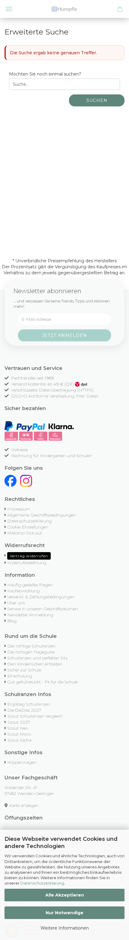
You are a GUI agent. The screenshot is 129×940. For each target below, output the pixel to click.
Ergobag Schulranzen (28, 704)
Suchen (96, 100)
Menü (9, 9)
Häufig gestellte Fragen (30, 585)
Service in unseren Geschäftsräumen (42, 608)
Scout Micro (19, 734)
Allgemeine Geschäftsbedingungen (41, 515)
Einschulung (19, 676)
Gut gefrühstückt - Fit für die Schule (42, 682)
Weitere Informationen (64, 928)
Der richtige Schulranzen (31, 646)
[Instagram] (26, 480)
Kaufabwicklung (23, 590)
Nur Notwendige (64, 912)
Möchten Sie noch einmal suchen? (45, 74)
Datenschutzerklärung (42, 883)
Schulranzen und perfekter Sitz (37, 658)
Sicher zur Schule (24, 670)
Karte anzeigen (23, 805)
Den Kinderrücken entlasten (34, 664)
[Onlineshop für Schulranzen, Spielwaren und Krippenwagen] (64, 9)
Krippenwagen (21, 762)
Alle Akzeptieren (64, 895)
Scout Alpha (19, 740)
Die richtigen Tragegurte (31, 652)
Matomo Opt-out (24, 533)
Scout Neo (17, 728)
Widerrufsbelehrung (26, 562)
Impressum (18, 509)
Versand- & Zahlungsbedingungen (40, 596)
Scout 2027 (18, 722)
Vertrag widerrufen (29, 556)
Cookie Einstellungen (27, 527)
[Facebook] (10, 480)
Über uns (16, 602)
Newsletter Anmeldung (30, 614)
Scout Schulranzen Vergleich (35, 716)
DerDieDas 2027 (24, 710)
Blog (11, 620)
